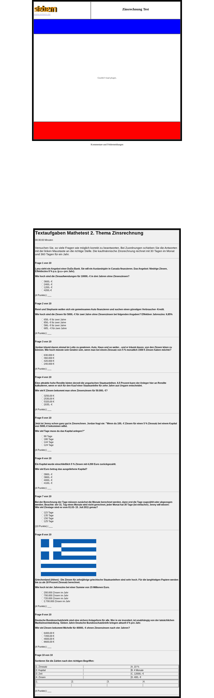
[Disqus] (107, 184)
